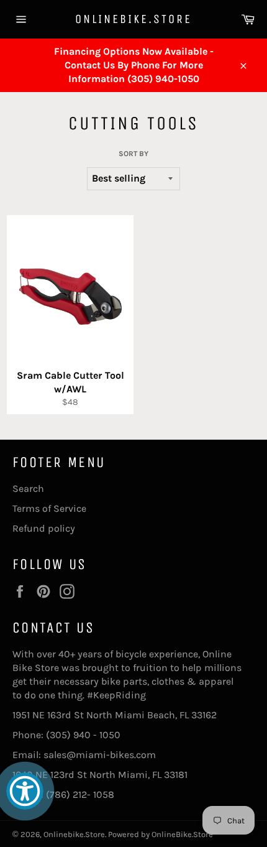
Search (28, 488)
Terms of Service (49, 508)
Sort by (133, 153)
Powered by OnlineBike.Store (160, 834)
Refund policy (43, 528)
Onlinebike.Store (133, 19)
